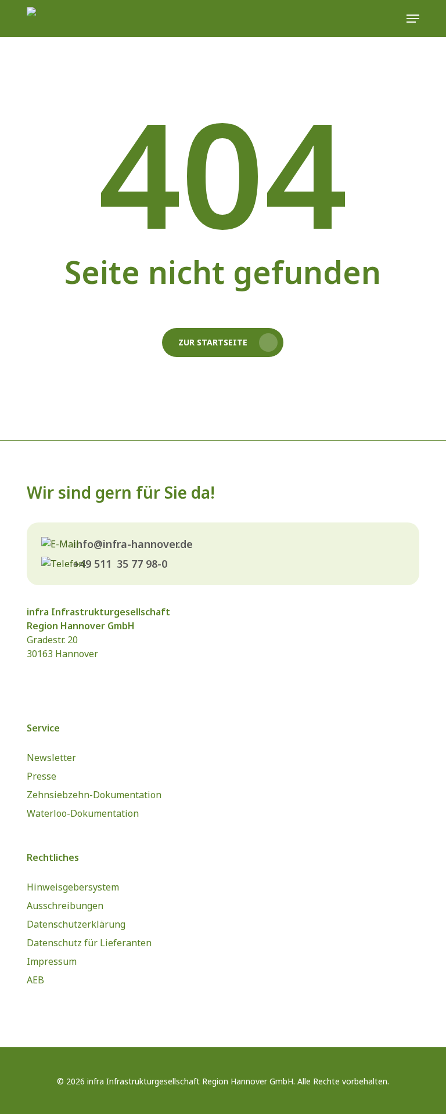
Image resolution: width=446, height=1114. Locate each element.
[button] (413, 18)
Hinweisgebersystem (73, 887)
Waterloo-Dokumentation (83, 813)
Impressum (52, 961)
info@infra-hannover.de (133, 544)
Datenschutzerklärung (76, 924)
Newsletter (51, 757)
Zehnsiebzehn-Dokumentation (94, 794)
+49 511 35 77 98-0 (120, 564)
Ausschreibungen (65, 905)
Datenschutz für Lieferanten (89, 942)
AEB (35, 980)
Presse (41, 776)
